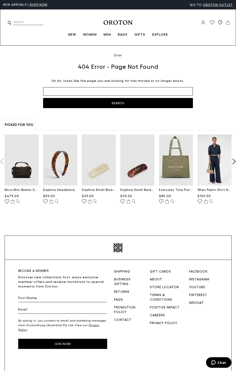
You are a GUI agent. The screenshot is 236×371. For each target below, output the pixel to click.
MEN (107, 34)
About (156, 279)
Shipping (122, 271)
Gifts (139, 34)
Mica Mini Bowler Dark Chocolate (22, 189)
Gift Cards (160, 271)
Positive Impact (165, 307)
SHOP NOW (38, 4)
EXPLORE (160, 34)
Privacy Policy (163, 323)
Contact (123, 319)
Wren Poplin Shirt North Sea (215, 189)
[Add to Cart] (13, 201)
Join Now (63, 343)
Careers (157, 315)
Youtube (197, 287)
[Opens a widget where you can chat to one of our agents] (218, 363)
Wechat (196, 302)
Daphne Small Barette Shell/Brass (99, 189)
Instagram (199, 279)
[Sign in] (203, 22)
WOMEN (90, 34)
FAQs (118, 299)
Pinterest (198, 294)
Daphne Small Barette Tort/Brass (137, 189)
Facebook (198, 271)
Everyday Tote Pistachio (176, 189)
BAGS (122, 34)
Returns (122, 291)
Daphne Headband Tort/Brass (60, 189)
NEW (72, 34)
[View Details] (17, 201)
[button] (9, 23)
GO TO (211, 4)
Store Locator (164, 287)
